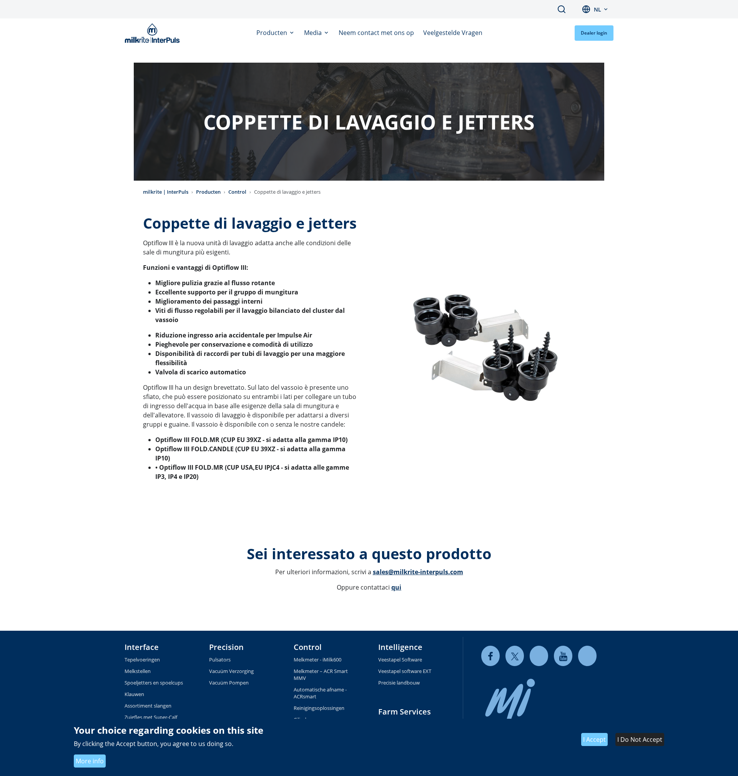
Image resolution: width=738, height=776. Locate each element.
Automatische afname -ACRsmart (320, 693)
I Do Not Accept (639, 740)
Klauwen (134, 694)
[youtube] (563, 655)
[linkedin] (539, 655)
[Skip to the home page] (154, 33)
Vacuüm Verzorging (231, 671)
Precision (226, 647)
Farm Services (404, 711)
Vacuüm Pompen (229, 682)
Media (313, 32)
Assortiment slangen (148, 705)
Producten (272, 32)
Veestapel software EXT (404, 671)
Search (561, 9)
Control (237, 191)
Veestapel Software (400, 659)
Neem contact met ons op (376, 32)
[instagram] (587, 655)
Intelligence (400, 647)
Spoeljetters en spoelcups (154, 682)
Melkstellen (138, 671)
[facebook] (490, 655)
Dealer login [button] (594, 33)
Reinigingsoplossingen (319, 708)
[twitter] (514, 655)
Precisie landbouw (399, 682)
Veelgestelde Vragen (452, 32)
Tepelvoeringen (142, 659)
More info (90, 761)
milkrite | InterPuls (165, 191)
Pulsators (220, 659)
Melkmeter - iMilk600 (317, 659)
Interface (142, 647)
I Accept (594, 740)
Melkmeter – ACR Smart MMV (321, 674)
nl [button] (597, 9)
